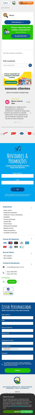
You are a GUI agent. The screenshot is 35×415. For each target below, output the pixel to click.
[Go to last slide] (4, 113)
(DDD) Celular (5, 333)
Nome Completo (17, 173)
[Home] (14, 3)
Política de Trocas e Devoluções (13, 214)
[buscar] (30, 65)
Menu (6, 3)
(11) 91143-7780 (21, 36)
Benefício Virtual (8, 228)
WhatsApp (27, 411)
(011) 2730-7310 (12, 274)
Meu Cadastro (8, 256)
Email (3, 320)
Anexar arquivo (6, 346)
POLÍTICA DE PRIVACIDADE (17, 406)
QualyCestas (5, 7)
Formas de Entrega (9, 219)
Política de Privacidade (10, 226)
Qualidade (7, 217)
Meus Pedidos (8, 258)
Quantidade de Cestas (8, 340)
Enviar (17, 370)
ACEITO (17, 412)
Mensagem (4, 353)
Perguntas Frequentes (10, 212)
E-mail (17, 179)
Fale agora (12, 281)
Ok (17, 189)
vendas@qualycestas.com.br (15, 267)
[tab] (16, 122)
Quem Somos (8, 210)
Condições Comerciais (10, 232)
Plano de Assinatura (9, 230)
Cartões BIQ (7, 221)
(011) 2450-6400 (12, 271)
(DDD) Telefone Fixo (7, 327)
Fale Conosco (8, 223)
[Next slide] (30, 113)
